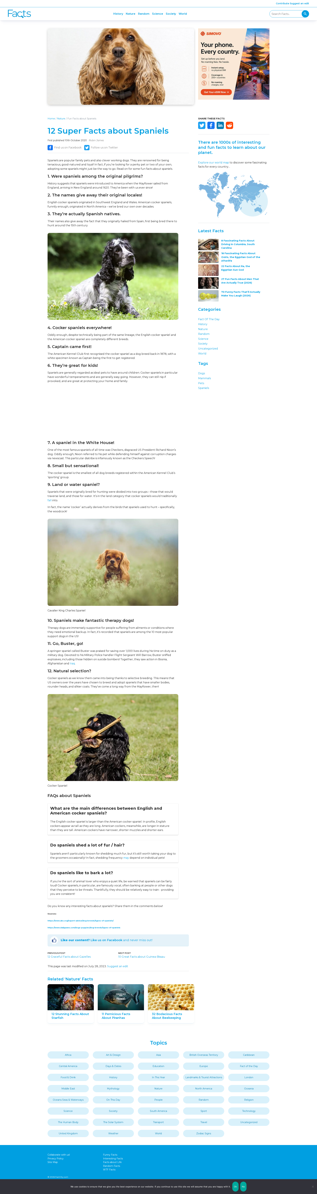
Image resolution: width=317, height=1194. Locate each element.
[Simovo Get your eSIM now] (233, 98)
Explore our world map (213, 162)
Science (157, 13)
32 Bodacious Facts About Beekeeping (167, 1016)
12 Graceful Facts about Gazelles (69, 956)
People (158, 1099)
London (248, 1077)
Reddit (229, 125)
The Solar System (113, 1122)
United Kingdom (68, 1133)
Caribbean (249, 1054)
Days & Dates (113, 1066)
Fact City (19, 14)
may (126, 857)
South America (158, 1111)
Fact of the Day (209, 319)
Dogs (201, 373)
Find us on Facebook (68, 147)
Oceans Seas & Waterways (68, 1099)
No (243, 1186)
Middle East (68, 1088)
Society (171, 13)
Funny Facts (110, 1154)
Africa (68, 1054)
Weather (113, 1133)
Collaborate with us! (59, 1154)
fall (50, 500)
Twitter (201, 125)
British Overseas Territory (203, 1054)
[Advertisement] (113, 412)
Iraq (72, 663)
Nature (130, 13)
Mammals (204, 378)
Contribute (282, 3)
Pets (201, 383)
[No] (313, 1186)
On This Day (113, 1099)
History (118, 13)
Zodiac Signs (203, 1133)
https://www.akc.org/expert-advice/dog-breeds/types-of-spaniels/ (81, 921)
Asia (158, 1054)
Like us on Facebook (106, 940)
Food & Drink (68, 1077)
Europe (203, 1066)
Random (143, 13)
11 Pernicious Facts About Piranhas (116, 1016)
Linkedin (220, 125)
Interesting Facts (113, 1158)
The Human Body (68, 1122)
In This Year (158, 1077)
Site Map (53, 1162)
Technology (249, 1111)
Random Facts (111, 1165)
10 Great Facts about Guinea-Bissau (141, 956)
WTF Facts (109, 1169)
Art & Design (113, 1054)
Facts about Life (112, 1162)
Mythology (113, 1088)
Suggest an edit (299, 3)
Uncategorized (208, 348)
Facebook (211, 125)
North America (203, 1088)
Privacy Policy (56, 1158)
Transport (158, 1122)
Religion (249, 1099)
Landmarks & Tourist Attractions (203, 1077)
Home (51, 118)
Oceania (249, 1088)
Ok (235, 1186)
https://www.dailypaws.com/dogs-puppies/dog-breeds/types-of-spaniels (84, 928)
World (183, 13)
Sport (204, 1111)
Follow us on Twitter (104, 147)
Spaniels (203, 388)
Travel (203, 1122)
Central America (68, 1066)
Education (158, 1066)
